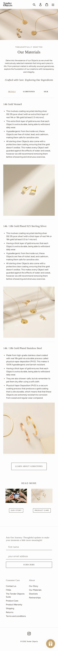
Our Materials (35, 590)
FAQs (8, 590)
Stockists (33, 594)
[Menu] (53, 4)
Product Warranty (14, 604)
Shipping (10, 608)
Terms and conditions (16, 616)
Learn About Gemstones (29, 466)
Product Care (42, 510)
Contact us (11, 586)
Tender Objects (32, 641)
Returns (9, 612)
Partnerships (35, 597)
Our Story (16, 510)
